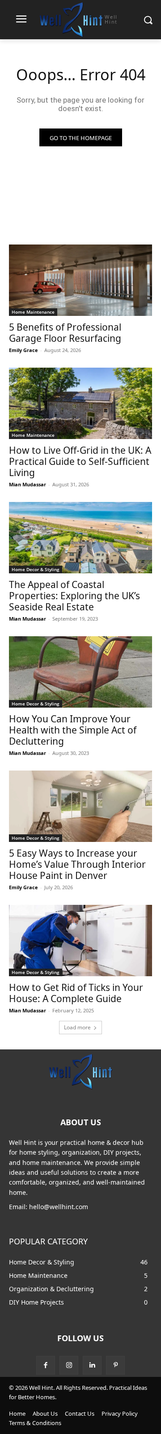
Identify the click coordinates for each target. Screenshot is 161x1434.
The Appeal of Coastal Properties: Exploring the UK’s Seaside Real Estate (74, 595)
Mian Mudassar (27, 484)
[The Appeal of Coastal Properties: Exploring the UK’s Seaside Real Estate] (80, 537)
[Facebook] (45, 1365)
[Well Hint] (80, 1071)
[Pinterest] (115, 1365)
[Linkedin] (92, 1365)
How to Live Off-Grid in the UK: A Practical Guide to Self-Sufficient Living (80, 461)
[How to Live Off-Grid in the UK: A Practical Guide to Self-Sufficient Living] (80, 403)
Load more (77, 1027)
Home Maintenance (33, 312)
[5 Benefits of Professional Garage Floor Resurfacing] (80, 280)
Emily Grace (23, 350)
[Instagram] (68, 1365)
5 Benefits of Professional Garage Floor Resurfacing (65, 332)
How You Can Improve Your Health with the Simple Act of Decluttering (72, 730)
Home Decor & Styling (35, 569)
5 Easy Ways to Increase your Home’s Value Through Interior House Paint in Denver (77, 864)
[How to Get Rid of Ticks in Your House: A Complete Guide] (80, 940)
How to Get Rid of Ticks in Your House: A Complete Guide (76, 993)
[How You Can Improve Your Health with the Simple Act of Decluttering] (80, 672)
